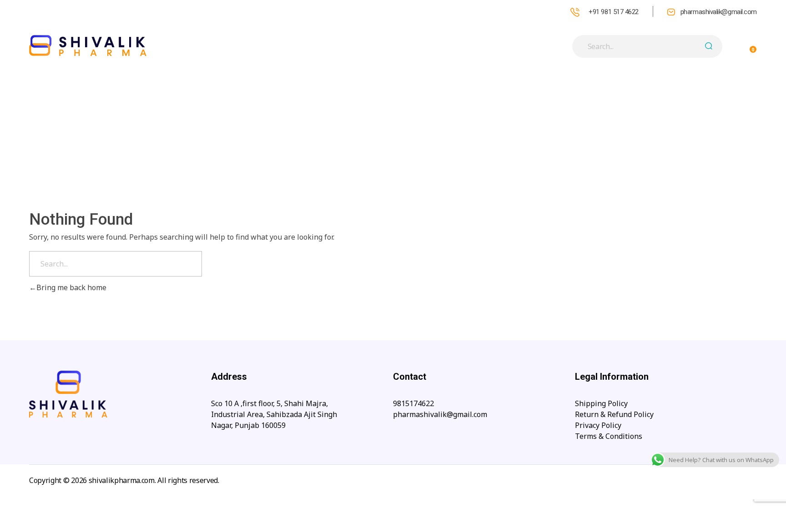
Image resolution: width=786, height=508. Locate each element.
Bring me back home (71, 287)
